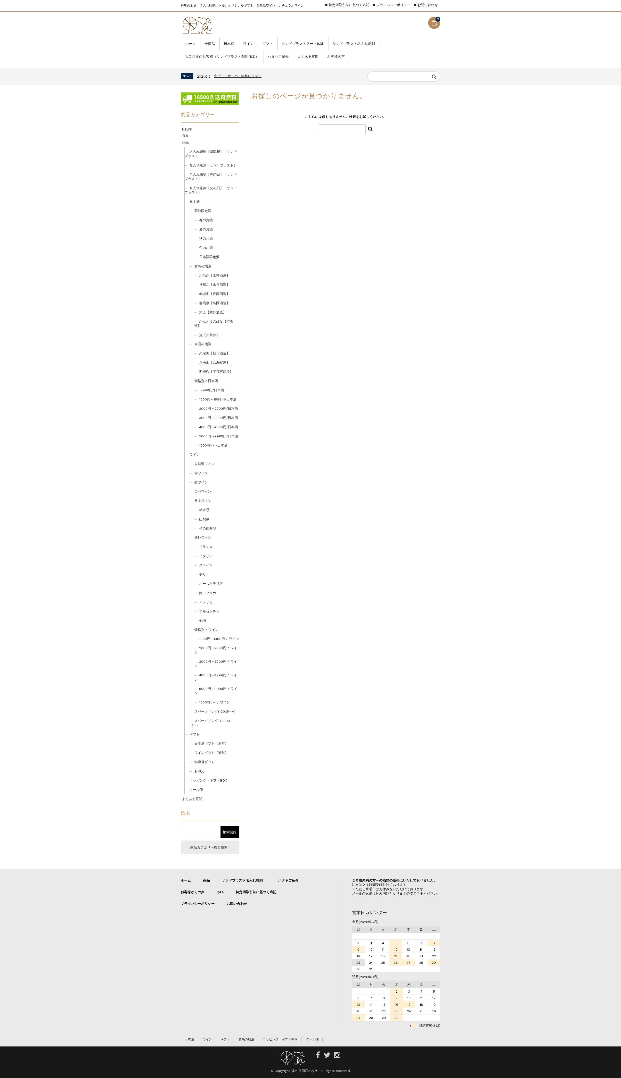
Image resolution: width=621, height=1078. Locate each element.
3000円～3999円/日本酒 (218, 418)
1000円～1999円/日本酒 (218, 399)
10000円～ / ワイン (214, 702)
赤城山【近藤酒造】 (214, 294)
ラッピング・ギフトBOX (208, 780)
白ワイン (201, 482)
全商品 (209, 44)
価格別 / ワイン (206, 630)
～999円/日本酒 (211, 390)
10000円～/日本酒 (213, 445)
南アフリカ (207, 593)
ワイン (248, 44)
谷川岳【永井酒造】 (214, 284)
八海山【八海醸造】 (214, 362)
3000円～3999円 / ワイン (215, 664)
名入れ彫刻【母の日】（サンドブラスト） (211, 176)
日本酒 (229, 44)
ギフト (267, 44)
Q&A (220, 892)
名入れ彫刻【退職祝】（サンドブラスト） (211, 154)
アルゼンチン (209, 611)
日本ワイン (202, 501)
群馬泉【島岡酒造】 (214, 303)
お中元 (199, 771)
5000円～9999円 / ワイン (215, 691)
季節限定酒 (202, 211)
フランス (206, 547)
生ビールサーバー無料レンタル (237, 76)
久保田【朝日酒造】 (214, 353)
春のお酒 (206, 220)
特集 (185, 136)
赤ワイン (201, 473)
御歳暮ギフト (204, 762)
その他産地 (207, 528)
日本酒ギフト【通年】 (211, 743)
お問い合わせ (427, 5)
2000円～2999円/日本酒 (218, 408)
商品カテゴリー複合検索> (209, 847)
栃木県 (204, 510)
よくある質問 (308, 56)
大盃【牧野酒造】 (212, 312)
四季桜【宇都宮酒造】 (216, 372)
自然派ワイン (204, 464)
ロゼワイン (202, 491)
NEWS (187, 129)
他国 (202, 620)
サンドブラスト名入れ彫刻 (354, 44)
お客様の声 (336, 56)
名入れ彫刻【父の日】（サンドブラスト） (211, 190)
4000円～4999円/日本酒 (218, 427)
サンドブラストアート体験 (303, 44)
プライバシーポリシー (393, 5)
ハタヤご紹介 (278, 56)
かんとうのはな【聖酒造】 (213, 323)
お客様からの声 (192, 892)
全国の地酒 (202, 344)
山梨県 (204, 519)
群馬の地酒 (202, 266)
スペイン (206, 565)
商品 (185, 142)
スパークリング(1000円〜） (215, 711)
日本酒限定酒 (209, 257)
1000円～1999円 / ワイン (219, 639)
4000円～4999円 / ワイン (215, 677)
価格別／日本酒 (206, 381)
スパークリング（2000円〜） (209, 723)
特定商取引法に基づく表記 (349, 5)
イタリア (206, 556)
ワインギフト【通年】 (211, 753)
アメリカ (206, 602)
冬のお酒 (206, 248)
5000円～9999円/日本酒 (218, 436)
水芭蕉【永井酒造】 (214, 275)
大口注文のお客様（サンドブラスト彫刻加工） (222, 56)
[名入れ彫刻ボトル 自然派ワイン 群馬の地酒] (197, 25)
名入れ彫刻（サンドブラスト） (213, 165)
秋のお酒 (206, 238)
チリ (202, 574)
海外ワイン (202, 537)
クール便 (196, 790)
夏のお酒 (206, 229)
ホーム (190, 44)
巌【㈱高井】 (209, 335)
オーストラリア (211, 584)
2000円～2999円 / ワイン (215, 650)
